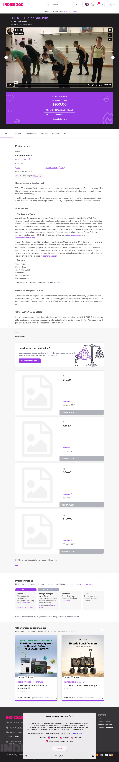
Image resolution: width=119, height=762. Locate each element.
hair (62, 167)
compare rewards (29, 361)
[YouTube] (14, 728)
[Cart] (92, 4)
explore (72, 631)
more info (19, 159)
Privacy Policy (11, 755)
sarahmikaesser (21, 21)
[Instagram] (18, 728)
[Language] (87, 4)
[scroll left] (6, 57)
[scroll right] (113, 57)
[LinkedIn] (21, 728)
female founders (51, 167)
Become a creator (105, 725)
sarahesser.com (74, 235)
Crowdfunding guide (85, 584)
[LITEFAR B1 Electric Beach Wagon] (83, 656)
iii (64, 468)
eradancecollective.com (25, 238)
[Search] (45, 4)
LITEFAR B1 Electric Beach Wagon (81, 685)
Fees (100, 719)
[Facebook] (7, 728)
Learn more (26, 603)
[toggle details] (57, 700)
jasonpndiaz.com (50, 256)
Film (18, 167)
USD (76, 4)
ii (63, 422)
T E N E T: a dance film (29, 18)
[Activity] (98, 4)
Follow (59, 115)
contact (27, 159)
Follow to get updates (25, 607)
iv (64, 515)
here (59, 282)
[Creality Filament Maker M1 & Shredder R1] (36, 656)
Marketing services (105, 722)
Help (72, 584)
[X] (11, 728)
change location (70, 11)
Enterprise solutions (105, 728)
